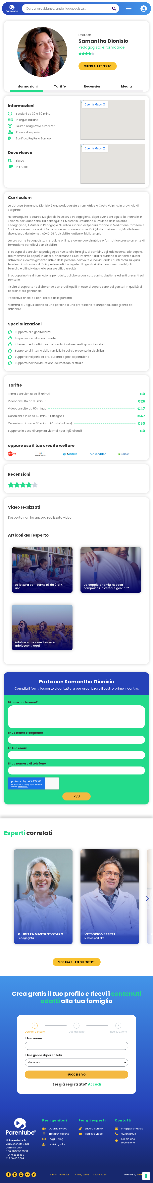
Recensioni (93, 86)
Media (126, 86)
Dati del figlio (76, 1032)
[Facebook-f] (8, 1174)
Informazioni (27, 86)
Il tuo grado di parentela (43, 1055)
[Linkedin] (21, 1174)
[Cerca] (114, 8)
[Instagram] (14, 1174)
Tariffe (60, 86)
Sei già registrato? (76, 1084)
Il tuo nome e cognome (25, 733)
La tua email (17, 748)
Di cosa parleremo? (23, 702)
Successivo (76, 1075)
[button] (128, 8)
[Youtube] (27, 1174)
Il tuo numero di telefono (27, 763)
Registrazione (118, 1032)
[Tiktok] (33, 1174)
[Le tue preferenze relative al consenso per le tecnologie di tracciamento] (146, 1176)
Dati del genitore (35, 1032)
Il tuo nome (33, 1038)
